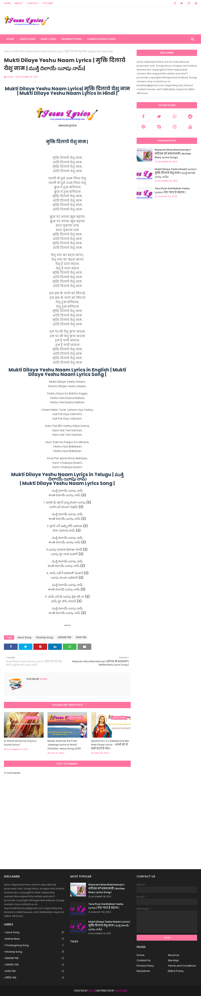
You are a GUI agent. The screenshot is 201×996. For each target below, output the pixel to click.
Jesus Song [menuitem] (27, 39)
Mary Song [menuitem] (48, 39)
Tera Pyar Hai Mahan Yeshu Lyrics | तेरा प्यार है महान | (172, 190)
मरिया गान (34, 977)
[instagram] (188, 3)
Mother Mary (34, 938)
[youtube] (190, 127)
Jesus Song (24, 637)
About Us (173, 955)
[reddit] (190, 116)
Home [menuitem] (10, 39)
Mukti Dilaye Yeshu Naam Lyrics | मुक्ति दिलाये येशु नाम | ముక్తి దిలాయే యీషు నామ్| (175, 173)
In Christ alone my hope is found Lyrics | (20, 743)
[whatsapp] (175, 116)
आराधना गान (64, 637)
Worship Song (44, 637)
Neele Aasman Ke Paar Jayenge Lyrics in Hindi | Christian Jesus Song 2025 (64, 744)
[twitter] (181, 3)
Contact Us (144, 960)
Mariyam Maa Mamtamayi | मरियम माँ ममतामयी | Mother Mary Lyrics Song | (173, 153)
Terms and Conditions (182, 966)
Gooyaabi (121, 990)
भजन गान (18, 51)
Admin (10, 76)
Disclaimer (143, 971)
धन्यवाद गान (34, 964)
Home (7, 3)
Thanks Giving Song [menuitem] (101, 39)
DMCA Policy (176, 971)
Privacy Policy (145, 966)
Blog (91, 990)
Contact (33, 3)
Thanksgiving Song (34, 945)
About (19, 3)
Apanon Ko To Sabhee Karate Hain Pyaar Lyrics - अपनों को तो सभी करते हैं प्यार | (110, 744)
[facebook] (175, 3)
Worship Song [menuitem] (71, 39)
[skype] (159, 127)
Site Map (48, 3)
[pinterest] (195, 3)
